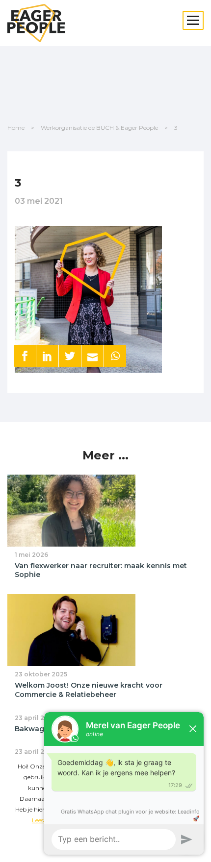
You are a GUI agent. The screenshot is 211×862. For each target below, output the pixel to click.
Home (16, 127)
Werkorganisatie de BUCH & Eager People (99, 127)
